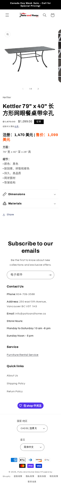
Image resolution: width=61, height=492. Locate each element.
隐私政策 (30, 476)
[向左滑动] (23, 88)
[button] (7, 15)
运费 (16, 126)
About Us (12, 375)
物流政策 (54, 476)
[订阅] (50, 275)
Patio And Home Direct (29, 472)
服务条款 (42, 476)
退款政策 (18, 476)
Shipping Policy (16, 383)
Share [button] (10, 214)
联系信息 (32, 482)
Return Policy (15, 391)
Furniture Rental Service (22, 354)
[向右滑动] (38, 88)
